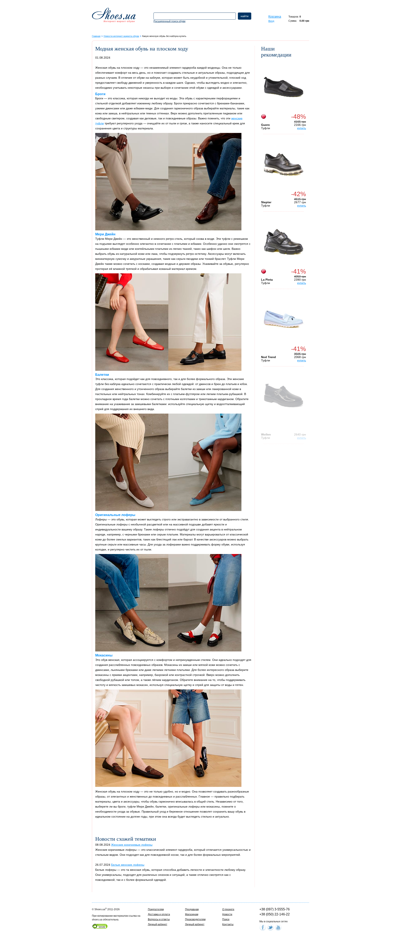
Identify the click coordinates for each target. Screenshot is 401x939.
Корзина (274, 16)
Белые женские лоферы (127, 864)
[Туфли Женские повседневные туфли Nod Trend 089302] (284, 319)
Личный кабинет (157, 924)
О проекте (228, 909)
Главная (96, 36)
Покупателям (156, 909)
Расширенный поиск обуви (169, 21)
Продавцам (192, 909)
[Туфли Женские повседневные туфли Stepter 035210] (284, 164)
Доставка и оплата (159, 914)
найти (245, 16)
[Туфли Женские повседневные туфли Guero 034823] (284, 87)
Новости (227, 914)
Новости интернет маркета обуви (121, 36)
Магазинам (191, 914)
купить (301, 128)
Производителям (195, 919)
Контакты (227, 924)
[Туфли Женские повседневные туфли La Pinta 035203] (284, 242)
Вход (271, 21)
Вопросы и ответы (159, 919)
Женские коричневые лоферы (131, 844)
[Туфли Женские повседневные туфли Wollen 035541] (284, 397)
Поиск (225, 919)
